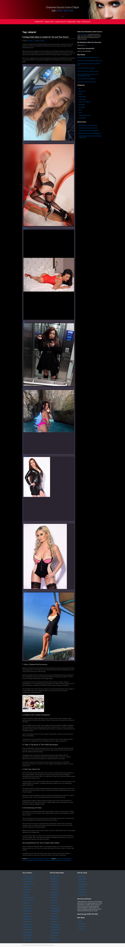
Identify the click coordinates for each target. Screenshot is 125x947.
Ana (24, 522)
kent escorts (48, 853)
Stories (80, 112)
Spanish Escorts (55, 884)
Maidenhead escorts (28, 916)
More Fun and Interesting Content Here (86, 81)
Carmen (25, 591)
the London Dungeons (62, 718)
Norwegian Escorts (55, 908)
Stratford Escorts (28, 908)
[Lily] (48, 185)
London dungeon (49, 860)
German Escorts (54, 892)
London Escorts (60, 22)
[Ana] (45, 556)
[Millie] (48, 354)
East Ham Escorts (28, 927)
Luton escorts (40, 853)
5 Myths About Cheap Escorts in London (88, 128)
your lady (69, 60)
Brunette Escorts (82, 878)
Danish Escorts (54, 905)
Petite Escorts (81, 892)
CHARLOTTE (39, 22)
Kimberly (25, 228)
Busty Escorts (81, 876)
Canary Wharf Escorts (29, 900)
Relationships (81, 104)
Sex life (80, 110)
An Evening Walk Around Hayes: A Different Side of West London (89, 136)
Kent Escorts (26, 894)
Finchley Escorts (27, 937)
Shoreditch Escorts (28, 929)
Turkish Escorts (54, 913)
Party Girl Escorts (82, 889)
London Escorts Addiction (84, 101)
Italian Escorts (54, 881)
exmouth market (31, 860)
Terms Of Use (81, 926)
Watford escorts (27, 921)
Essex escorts (27, 892)
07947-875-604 (65, 10)
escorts (24, 860)
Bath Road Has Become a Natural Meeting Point (89, 133)
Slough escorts (27, 913)
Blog (78, 22)
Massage (53, 937)
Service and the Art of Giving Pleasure (86, 78)
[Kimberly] (48, 274)
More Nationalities (55, 940)
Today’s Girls (49, 22)
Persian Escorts (54, 916)
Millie (24, 322)
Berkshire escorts (28, 924)
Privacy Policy (81, 923)
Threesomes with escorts (84, 115)
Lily (24, 143)
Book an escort (32, 858)
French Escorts (54, 886)
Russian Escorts (54, 894)
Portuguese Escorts (55, 911)
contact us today (65, 848)
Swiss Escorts (54, 903)
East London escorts (59, 853)
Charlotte (42, 40)
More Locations (27, 940)
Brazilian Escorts (55, 932)
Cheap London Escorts (82, 34)
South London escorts (29, 897)
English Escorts (54, 878)
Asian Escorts (54, 935)
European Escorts (55, 876)
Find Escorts (85, 22)
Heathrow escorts (28, 881)
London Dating (81, 96)
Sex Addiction (81, 107)
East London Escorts (28, 878)
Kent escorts (40, 860)
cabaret (58, 858)
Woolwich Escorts (28, 911)
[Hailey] (48, 103)
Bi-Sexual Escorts (82, 894)
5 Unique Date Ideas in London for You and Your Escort (45, 37)
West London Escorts (28, 884)
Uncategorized (82, 118)
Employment (71, 22)
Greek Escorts (54, 900)
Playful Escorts (81, 886)
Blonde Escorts (82, 881)
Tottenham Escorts (28, 935)
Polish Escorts (54, 897)
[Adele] (36, 477)
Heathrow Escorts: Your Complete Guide (87, 125)
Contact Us (81, 929)
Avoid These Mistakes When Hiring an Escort (87, 57)
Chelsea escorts (27, 886)
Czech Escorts (54, 889)
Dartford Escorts (27, 905)
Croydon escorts (27, 889)
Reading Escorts (27, 919)
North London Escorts (29, 876)
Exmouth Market (39, 668)
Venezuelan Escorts (55, 929)
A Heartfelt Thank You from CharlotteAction (88, 130)
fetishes (39, 858)
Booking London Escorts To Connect (85, 68)
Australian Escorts (55, 924)
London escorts (68, 51)
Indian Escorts (54, 921)
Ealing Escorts (27, 903)
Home (79, 921)
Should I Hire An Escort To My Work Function (87, 71)
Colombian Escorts (55, 927)
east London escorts (66, 858)
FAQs (85, 45)
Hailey (24, 65)
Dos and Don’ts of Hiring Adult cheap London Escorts (89, 60)
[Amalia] (48, 411)
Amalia (24, 389)
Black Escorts (54, 919)
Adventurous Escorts (83, 884)
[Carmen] (48, 626)
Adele (24, 455)
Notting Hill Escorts (28, 932)
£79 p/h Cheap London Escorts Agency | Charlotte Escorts (39, 945)
